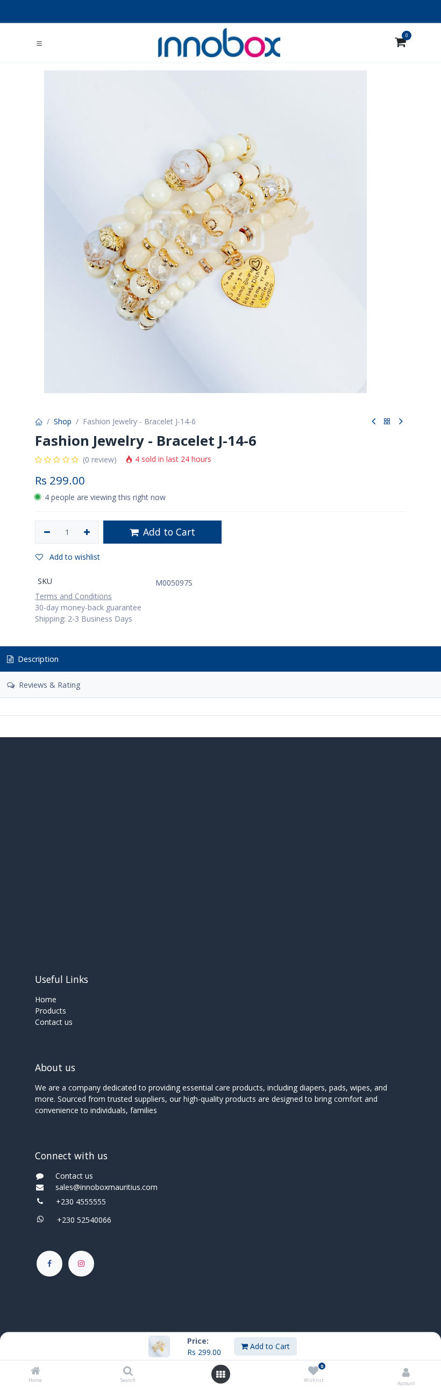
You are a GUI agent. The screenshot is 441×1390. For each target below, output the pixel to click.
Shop (63, 421)
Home (45, 999)
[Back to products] (387, 421)
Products (50, 1011)
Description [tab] (37, 659)
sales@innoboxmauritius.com (103, 1187)
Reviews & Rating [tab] (49, 685)
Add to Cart (269, 1346)
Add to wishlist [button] (73, 557)
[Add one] (87, 532)
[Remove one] (47, 532)
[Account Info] (406, 1372)
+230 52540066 (81, 1220)
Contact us (54, 1022)
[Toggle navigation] (39, 43)
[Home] (35, 1371)
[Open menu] (220, 1374)
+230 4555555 (81, 1201)
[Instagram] (81, 1264)
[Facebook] (49, 1264)
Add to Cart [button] (167, 531)
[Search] (128, 1371)
